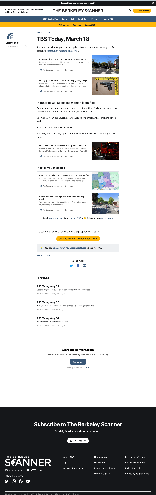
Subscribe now (79, 441)
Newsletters (83, 19)
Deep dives (95, 19)
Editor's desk (12, 42)
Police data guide (133, 468)
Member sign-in (102, 473)
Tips (65, 462)
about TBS (76, 218)
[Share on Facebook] (78, 265)
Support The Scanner (73, 468)
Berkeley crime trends (135, 462)
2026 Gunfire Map (50, 19)
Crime (64, 19)
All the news (64, 25)
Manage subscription (104, 468)
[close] (153, 3)
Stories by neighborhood (137, 473)
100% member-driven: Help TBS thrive (23, 470)
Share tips (77, 25)
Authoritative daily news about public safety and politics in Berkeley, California (24, 10)
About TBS (108, 19)
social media (106, 218)
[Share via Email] (84, 265)
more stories (55, 218)
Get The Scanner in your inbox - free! (78, 238)
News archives (101, 457)
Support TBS (90, 25)
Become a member (141, 11)
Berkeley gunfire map (135, 457)
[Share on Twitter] (71, 265)
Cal (72, 19)
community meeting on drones (62, 50)
